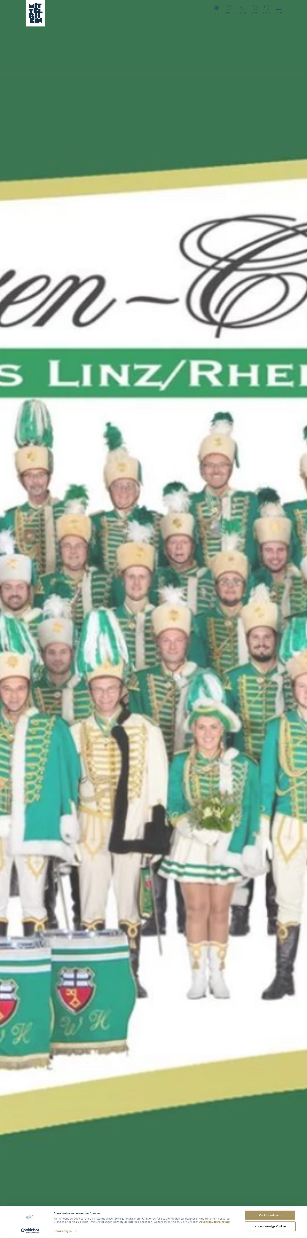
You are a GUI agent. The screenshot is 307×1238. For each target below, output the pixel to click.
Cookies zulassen (270, 1215)
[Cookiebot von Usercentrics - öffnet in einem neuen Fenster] (30, 1231)
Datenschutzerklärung (214, 1222)
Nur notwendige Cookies (270, 1226)
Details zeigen (63, 1231)
